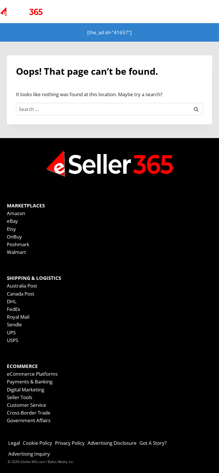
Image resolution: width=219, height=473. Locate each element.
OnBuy (14, 236)
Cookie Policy (37, 443)
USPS (12, 340)
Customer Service (26, 405)
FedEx (13, 309)
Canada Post (20, 293)
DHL (12, 301)
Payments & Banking (29, 381)
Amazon (16, 213)
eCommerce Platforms (32, 374)
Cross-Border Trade (28, 412)
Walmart (16, 252)
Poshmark (18, 244)
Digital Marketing (25, 389)
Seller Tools (19, 397)
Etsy (11, 229)
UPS (11, 332)
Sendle (14, 324)
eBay (12, 221)
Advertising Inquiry (29, 453)
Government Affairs (28, 420)
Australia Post (22, 285)
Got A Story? (153, 443)
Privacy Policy (70, 443)
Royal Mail (18, 317)
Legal (14, 443)
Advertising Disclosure (112, 443)
